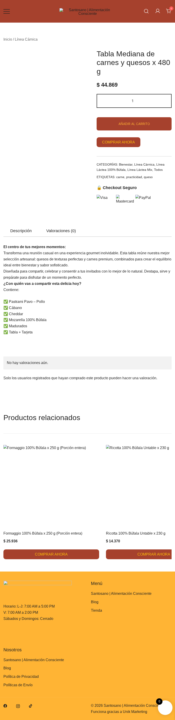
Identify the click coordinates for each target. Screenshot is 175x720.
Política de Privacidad (21, 676)
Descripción (21, 231)
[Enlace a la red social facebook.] (5, 705)
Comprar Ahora (118, 142)
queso (148, 177)
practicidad (134, 177)
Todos (158, 170)
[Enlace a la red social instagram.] (18, 705)
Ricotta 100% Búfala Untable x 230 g (135, 533)
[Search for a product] (146, 11)
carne (120, 177)
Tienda (96, 610)
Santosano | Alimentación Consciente (121, 593)
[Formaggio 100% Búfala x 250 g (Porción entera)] (51, 486)
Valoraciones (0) (61, 231)
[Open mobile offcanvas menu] (6, 11)
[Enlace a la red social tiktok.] (31, 705)
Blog (94, 602)
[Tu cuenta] (157, 11)
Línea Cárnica (26, 39)
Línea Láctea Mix (139, 170)
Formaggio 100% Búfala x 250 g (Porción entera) (42, 533)
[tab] (21, 231)
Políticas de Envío (18, 685)
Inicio (7, 39)
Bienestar (125, 164)
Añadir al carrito (134, 124)
